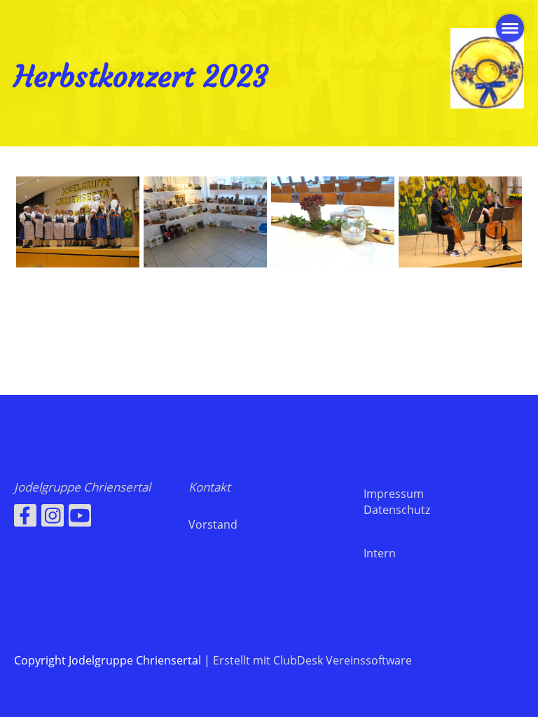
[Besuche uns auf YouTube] (80, 518)
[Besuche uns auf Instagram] (52, 518)
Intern (380, 553)
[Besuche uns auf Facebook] (25, 518)
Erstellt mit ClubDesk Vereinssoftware (312, 660)
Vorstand (212, 524)
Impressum (394, 493)
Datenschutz (397, 509)
